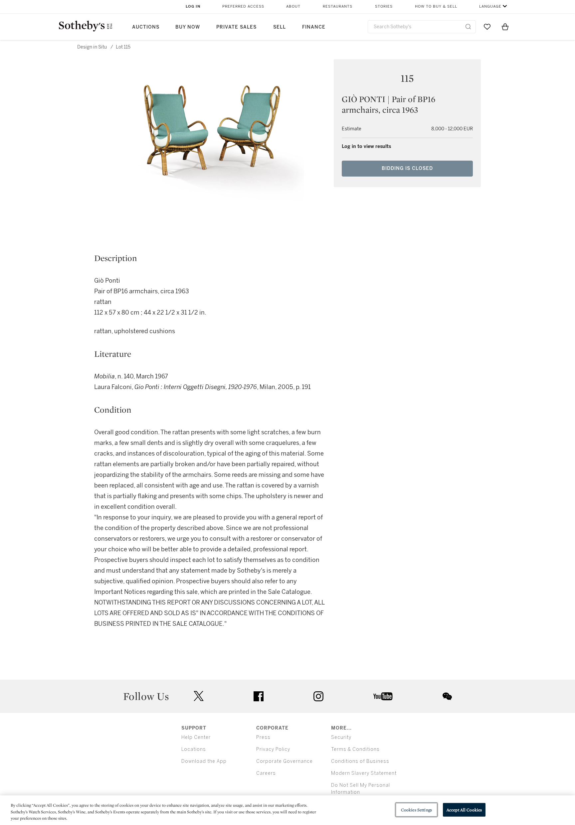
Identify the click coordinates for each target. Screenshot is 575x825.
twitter (199, 696)
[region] (287, 810)
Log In (193, 6)
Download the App (204, 761)
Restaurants (337, 6)
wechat (447, 696)
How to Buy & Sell (436, 6)
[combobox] (422, 26)
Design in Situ (92, 47)
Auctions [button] (145, 27)
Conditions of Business (360, 761)
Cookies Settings (416, 809)
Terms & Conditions (355, 749)
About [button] (293, 6)
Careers (266, 773)
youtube (383, 696)
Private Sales (236, 27)
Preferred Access (243, 6)
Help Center (196, 737)
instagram (318, 696)
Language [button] (490, 6)
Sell (279, 27)
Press (263, 737)
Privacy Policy (273, 749)
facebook (259, 696)
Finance (313, 27)
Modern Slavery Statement (364, 773)
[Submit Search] (468, 26)
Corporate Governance (284, 761)
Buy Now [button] (187, 27)
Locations (193, 749)
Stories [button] (384, 6)
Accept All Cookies (464, 809)
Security (341, 737)
